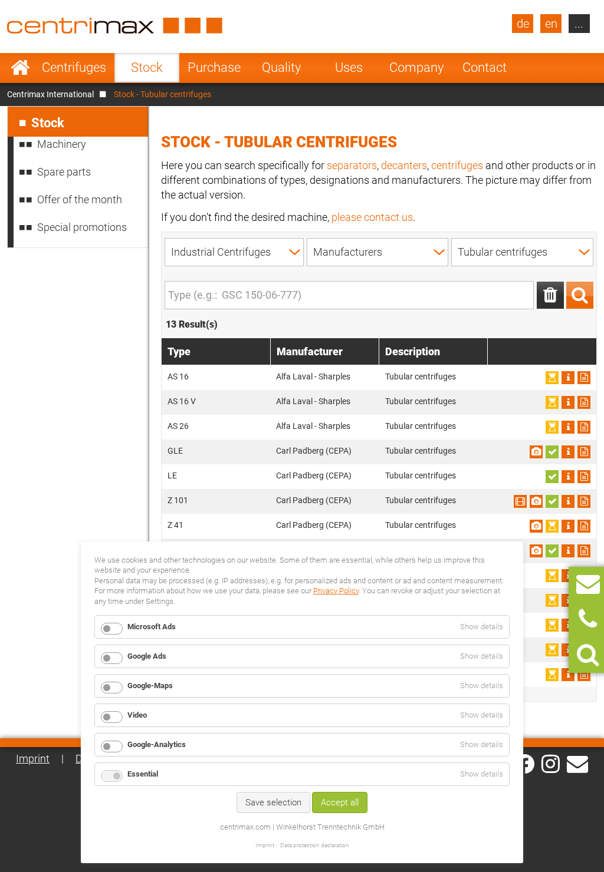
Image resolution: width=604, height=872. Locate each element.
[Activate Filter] (579, 295)
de (523, 23)
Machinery (61, 144)
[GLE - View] (568, 451)
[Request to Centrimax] (588, 584)
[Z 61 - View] (568, 575)
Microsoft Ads (151, 626)
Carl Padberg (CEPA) (314, 450)
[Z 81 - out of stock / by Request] (552, 649)
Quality (281, 67)
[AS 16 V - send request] (583, 402)
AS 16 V (182, 401)
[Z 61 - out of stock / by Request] (552, 575)
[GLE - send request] (583, 451)
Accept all (340, 802)
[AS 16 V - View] (568, 402)
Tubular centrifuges (420, 376)
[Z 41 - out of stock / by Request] (552, 526)
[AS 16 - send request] (583, 377)
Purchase (214, 67)
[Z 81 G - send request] (583, 674)
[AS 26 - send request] (583, 427)
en (551, 23)
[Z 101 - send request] (583, 501)
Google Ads (146, 656)
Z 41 (175, 525)
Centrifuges (74, 67)
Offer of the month (79, 199)
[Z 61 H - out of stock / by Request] (552, 625)
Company (416, 67)
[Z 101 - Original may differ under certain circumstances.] (536, 501)
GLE (175, 450)
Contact (484, 67)
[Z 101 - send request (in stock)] (552, 501)
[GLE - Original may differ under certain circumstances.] (536, 451)
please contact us (372, 217)
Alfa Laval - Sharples (313, 376)
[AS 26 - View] (568, 427)
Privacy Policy (336, 590)
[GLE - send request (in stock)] (552, 451)
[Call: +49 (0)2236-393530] (588, 619)
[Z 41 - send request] (583, 526)
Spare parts (64, 172)
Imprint (33, 758)
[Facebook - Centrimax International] (524, 764)
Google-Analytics (156, 744)
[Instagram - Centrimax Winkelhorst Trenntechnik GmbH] (550, 763)
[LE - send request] (583, 476)
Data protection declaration (314, 845)
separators (352, 165)
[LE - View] (568, 476)
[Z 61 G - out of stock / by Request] (552, 600)
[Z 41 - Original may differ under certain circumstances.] (536, 526)
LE (172, 475)
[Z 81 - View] (568, 649)
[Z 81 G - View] (568, 674)
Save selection (273, 802)
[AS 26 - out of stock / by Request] (552, 427)
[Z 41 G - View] (568, 550)
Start (20, 67)
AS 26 (178, 426)
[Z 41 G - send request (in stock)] (552, 550)
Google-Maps (150, 685)
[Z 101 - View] (520, 501)
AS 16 (178, 376)
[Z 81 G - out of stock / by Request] (552, 674)
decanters (404, 165)
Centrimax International (50, 94)
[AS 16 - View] (568, 377)
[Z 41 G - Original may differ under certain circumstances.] (536, 550)
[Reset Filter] (550, 295)
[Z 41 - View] (568, 526)
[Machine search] (588, 655)
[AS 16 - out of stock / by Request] (552, 377)
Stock (147, 67)
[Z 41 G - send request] (583, 550)
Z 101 (178, 500)
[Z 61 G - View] (568, 600)
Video (137, 715)
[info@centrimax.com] (577, 763)
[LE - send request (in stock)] (552, 476)
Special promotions (82, 227)
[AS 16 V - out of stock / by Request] (552, 402)
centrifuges (457, 165)
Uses (349, 67)
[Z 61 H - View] (568, 625)
